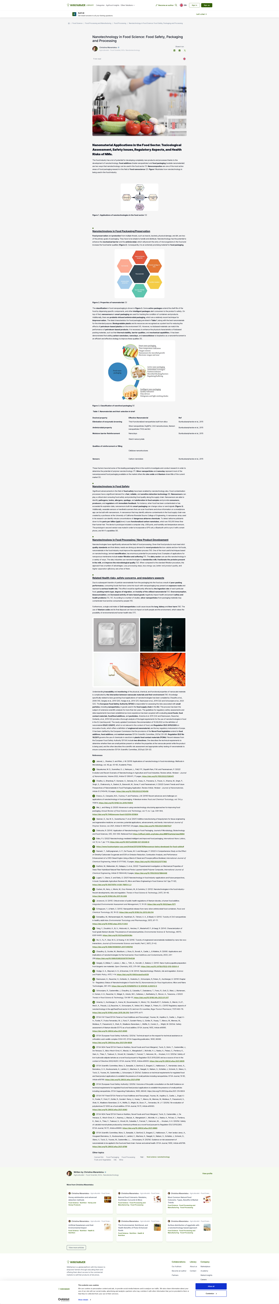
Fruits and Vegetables (102, 1160)
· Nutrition (83, 1203)
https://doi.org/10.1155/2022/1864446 (151, 873)
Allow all (211, 1286)
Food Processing (120, 23)
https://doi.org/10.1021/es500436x (117, 935)
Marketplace (205, 1266)
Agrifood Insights (112, 5)
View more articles (76, 1247)
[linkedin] (174, 50)
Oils (115, 1160)
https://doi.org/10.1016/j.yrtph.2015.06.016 (110, 1012)
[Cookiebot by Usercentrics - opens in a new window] (63, 1299)
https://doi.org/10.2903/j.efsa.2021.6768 (109, 1147)
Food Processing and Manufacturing (98, 23)
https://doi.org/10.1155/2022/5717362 (151, 861)
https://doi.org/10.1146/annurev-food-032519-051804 (115, 814)
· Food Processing (136, 1205)
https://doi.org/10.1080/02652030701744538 (115, 958)
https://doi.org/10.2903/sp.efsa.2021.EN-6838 (112, 1043)
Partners (175, 1275)
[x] (185, 50)
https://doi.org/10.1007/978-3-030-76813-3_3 (111, 885)
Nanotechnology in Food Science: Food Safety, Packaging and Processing (156, 23)
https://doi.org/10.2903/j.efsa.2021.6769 (122, 1079)
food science (152, 1157)
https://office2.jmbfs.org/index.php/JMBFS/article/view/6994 (159, 834)
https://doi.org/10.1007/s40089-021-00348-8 (129, 842)
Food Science (77, 23)
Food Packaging (112, 1157)
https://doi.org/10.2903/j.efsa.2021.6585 (109, 1031)
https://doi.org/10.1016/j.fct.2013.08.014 (136, 912)
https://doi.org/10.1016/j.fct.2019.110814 (116, 803)
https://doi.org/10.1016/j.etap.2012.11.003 (110, 924)
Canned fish (99, 1157)
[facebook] (179, 50)
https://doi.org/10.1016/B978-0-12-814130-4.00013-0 (134, 986)
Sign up (207, 5)
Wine (121, 1160)
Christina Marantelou (108, 47)
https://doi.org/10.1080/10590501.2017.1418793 (112, 947)
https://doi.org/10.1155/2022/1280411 (158, 776)
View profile (207, 1173)
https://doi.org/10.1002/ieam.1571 (161, 904)
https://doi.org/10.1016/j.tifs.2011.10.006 (109, 896)
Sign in (194, 5)
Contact (193, 1271)
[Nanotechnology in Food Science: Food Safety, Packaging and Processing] (184, 59)
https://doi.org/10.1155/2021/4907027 (155, 826)
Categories (100, 5)
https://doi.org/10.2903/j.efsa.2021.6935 (167, 1061)
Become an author (166, 5)
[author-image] (69, 1173)
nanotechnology (163, 1157)
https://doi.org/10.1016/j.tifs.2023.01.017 (151, 997)
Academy (204, 1271)
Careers (204, 1279)
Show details (83, 1300)
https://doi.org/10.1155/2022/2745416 (132, 791)
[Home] (69, 23)
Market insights (206, 1275)
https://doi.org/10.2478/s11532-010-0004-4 (160, 966)
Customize (210, 1293)
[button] (183, 5)
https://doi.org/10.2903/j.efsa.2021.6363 (109, 1110)
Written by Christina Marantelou (89, 1172)
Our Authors (176, 1266)
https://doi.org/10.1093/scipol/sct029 (133, 974)
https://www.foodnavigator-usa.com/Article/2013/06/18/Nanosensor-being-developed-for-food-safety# (140, 846)
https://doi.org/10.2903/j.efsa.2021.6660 (139, 1128)
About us (193, 1266)
